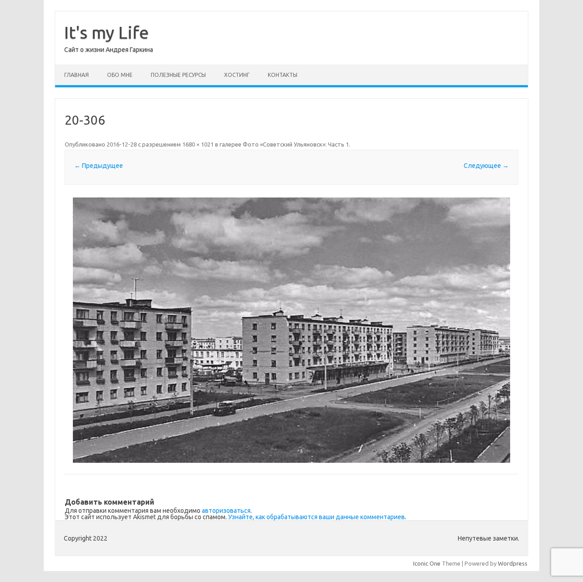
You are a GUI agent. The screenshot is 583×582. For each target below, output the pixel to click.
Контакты (282, 75)
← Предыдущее (98, 165)
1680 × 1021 (198, 144)
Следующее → (486, 165)
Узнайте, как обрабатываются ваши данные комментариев (316, 517)
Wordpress (512, 563)
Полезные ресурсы (178, 75)
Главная (76, 75)
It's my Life (106, 32)
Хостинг (237, 75)
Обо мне (120, 75)
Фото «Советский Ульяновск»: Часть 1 (296, 144)
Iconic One (426, 563)
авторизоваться (226, 510)
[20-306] (291, 330)
